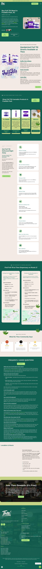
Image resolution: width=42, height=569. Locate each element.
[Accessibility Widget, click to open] (2, 567)
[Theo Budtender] (40, 567)
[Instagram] (2, 524)
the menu (12, 426)
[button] (40, 3)
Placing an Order (22, 178)
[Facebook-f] (4, 524)
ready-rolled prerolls (21, 412)
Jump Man (23, 77)
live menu (6, 414)
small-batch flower (14, 412)
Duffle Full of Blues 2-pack (18, 438)
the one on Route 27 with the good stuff (11, 369)
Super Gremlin (24, 69)
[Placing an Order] (20, 174)
